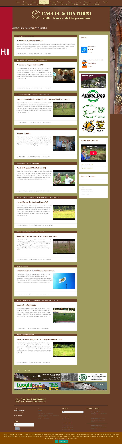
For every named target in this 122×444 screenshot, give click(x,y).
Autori (54, 4)
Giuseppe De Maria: (96, 412)
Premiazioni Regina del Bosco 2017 (30, 41)
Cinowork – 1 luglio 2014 (26, 305)
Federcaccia (25, 197)
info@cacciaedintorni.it (86, 189)
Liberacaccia (32, 197)
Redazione (75, 4)
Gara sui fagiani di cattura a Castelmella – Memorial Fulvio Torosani (43, 99)
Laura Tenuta (21, 156)
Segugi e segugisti (34, 163)
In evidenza (96, 4)
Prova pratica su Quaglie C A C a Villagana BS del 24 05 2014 (39, 339)
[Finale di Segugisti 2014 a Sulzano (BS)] (64, 186)
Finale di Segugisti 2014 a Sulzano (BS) (31, 168)
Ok (56, 441)
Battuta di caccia (21, 94)
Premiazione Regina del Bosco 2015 (30, 65)
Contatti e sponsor (42, 4)
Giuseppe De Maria (23, 53)
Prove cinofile (26, 36)
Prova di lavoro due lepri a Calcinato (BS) (32, 202)
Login (39, 408)
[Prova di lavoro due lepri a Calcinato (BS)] (64, 220)
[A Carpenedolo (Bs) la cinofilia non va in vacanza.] (64, 289)
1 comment (48, 53)
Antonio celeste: (95, 425)
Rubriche (87, 2)
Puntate (97, 2)
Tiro (70, 2)
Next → (30, 370)
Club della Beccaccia (28, 60)
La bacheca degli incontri (29, 128)
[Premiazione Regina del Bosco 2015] (64, 83)
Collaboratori (64, 4)
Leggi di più (63, 441)
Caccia (34, 2)
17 (62, 427)
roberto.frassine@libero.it (87, 191)
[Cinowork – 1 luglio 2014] (64, 323)
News (25, 2)
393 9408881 (44, 416)
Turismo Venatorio (57, 2)
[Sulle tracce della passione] (61, 19)
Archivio (78, 2)
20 (67, 427)
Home (18, 2)
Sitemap (40, 410)
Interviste (86, 4)
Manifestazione (40, 128)
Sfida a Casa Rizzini (87, 165)
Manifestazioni (40, 300)
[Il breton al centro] (64, 152)
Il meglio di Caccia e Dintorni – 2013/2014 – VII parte (37, 236)
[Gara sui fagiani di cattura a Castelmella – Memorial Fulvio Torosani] (64, 117)
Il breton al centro (23, 133)
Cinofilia (43, 2)
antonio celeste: (94, 418)
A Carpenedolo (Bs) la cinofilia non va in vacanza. (36, 271)
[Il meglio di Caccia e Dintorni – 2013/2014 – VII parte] (64, 254)
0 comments (48, 88)
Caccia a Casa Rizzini (87, 168)
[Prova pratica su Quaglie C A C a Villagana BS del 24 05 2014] (64, 357)
